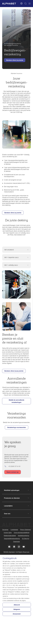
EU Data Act (25, 538)
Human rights (8, 532)
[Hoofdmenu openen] (29, 3)
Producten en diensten (12, 498)
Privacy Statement (25, 529)
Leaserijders (10, 506)
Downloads (16, 541)
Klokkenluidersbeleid (10, 535)
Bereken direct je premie (14, 60)
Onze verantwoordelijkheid (21, 532)
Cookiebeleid (14, 529)
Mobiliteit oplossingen (11, 490)
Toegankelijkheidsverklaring (12, 538)
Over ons (10, 514)
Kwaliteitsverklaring (23, 535)
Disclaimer (5, 529)
